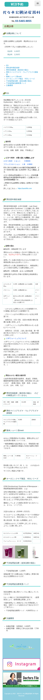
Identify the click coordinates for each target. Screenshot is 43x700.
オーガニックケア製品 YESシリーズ (20, 79)
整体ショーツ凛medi (14, 76)
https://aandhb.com (25, 188)
